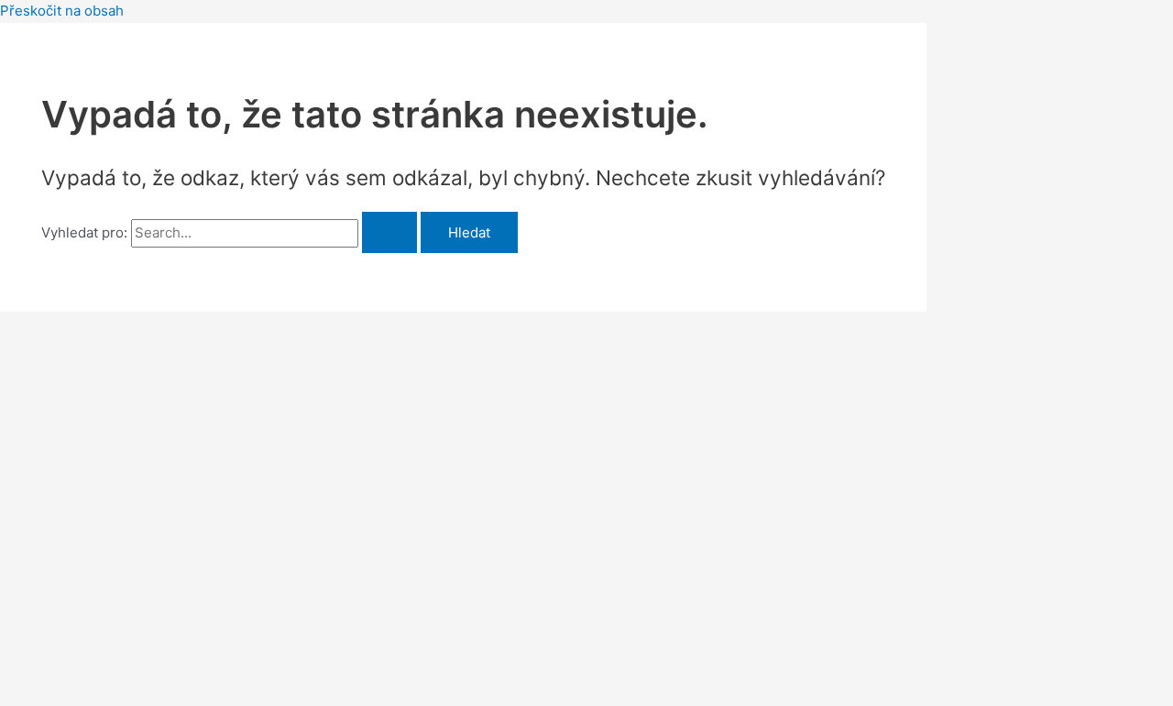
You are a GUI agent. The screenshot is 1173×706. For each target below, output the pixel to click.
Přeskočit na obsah (62, 10)
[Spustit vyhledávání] (389, 232)
